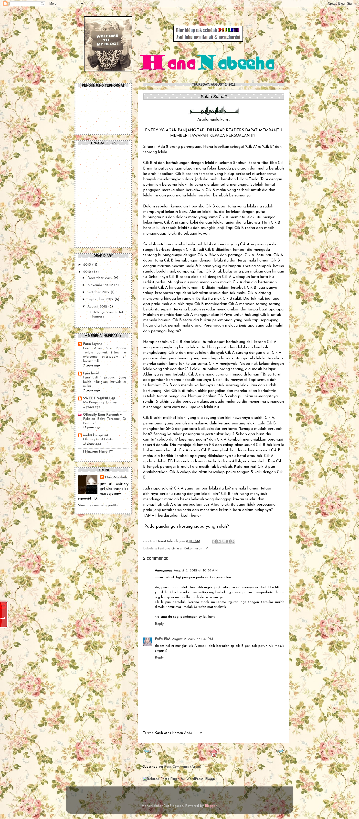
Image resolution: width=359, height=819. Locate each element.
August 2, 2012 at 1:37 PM (192, 639)
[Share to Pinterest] (232, 541)
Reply (159, 624)
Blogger (211, 806)
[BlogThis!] (218, 541)
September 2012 (101, 299)
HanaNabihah (167, 541)
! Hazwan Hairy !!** (98, 452)
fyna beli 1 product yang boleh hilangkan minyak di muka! (104, 382)
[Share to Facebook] (228, 541)
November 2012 (100, 285)
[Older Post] (280, 752)
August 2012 (97, 306)
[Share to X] (223, 541)
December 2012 (100, 278)
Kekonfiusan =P (196, 548)
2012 (87, 272)
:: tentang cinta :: (168, 548)
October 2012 (99, 292)
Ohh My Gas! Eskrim (98, 439)
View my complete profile (98, 505)
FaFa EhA (162, 639)
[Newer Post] (147, 752)
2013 (87, 265)
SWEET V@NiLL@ (99, 398)
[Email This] (214, 541)
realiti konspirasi (95, 435)
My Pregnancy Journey (100, 402)
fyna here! (91, 373)
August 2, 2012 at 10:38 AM (196, 570)
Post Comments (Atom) (182, 767)
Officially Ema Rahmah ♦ (102, 415)
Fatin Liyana (92, 344)
